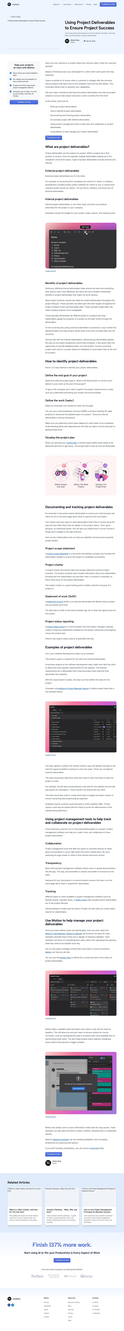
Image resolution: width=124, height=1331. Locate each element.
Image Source (50, 271)
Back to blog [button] (16, 17)
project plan (72, 443)
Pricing (46, 1302)
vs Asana (95, 1306)
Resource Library (74, 1302)
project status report (56, 627)
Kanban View (65, 958)
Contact (46, 1317)
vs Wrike (95, 1302)
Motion (73, 42)
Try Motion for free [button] (108, 4)
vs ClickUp (96, 1309)
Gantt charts (80, 900)
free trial (94, 1148)
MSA (69, 1320)
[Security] (20, 1305)
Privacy (70, 1313)
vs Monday (96, 1313)
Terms (70, 1317)
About (46, 1309)
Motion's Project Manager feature (74, 688)
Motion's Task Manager (55, 934)
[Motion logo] (14, 1300)
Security (71, 1309)
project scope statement (57, 554)
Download (47, 1306)
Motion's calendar (74, 934)
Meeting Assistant (61, 1139)
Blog (69, 1306)
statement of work (55, 602)
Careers (46, 1313)
